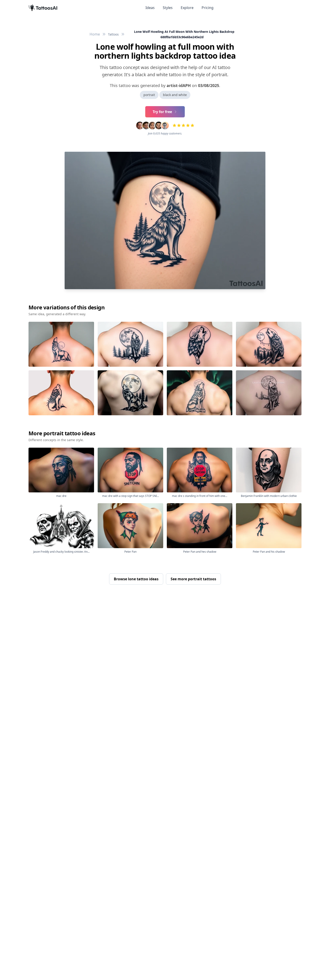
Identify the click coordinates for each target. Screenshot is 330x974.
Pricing (207, 7)
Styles (168, 7)
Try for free (162, 111)
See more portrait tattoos (193, 578)
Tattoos (113, 34)
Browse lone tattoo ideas (136, 578)
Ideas (150, 7)
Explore (187, 7)
